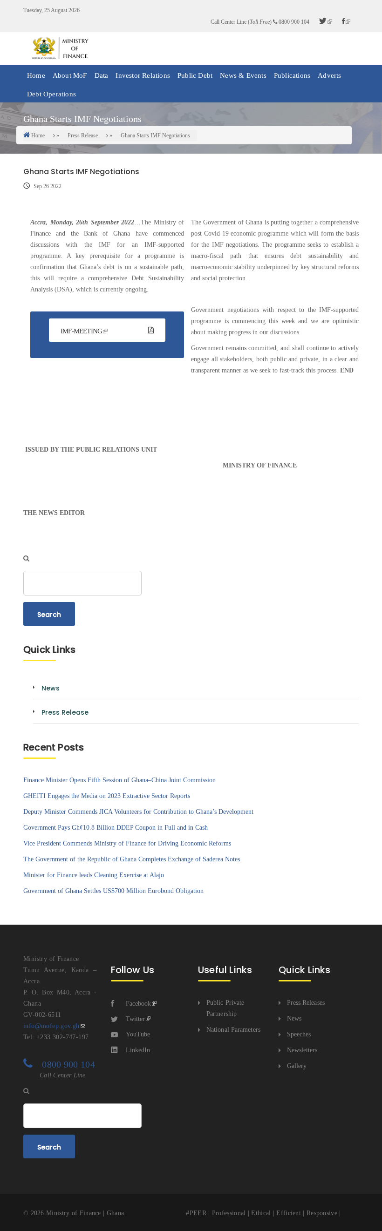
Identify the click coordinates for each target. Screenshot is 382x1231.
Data (102, 75)
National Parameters (233, 1029)
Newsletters (302, 1050)
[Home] (59, 48)
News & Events (243, 75)
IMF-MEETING (81, 331)
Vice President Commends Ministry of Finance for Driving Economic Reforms (127, 843)
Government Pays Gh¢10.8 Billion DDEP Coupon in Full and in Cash (115, 827)
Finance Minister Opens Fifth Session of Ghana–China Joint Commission (119, 780)
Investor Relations (143, 75)
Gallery (297, 1065)
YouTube (138, 1034)
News (294, 1018)
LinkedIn (138, 1050)
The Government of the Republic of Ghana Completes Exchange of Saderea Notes (131, 859)
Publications (292, 75)
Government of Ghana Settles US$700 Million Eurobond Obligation (113, 890)
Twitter (135, 1018)
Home (36, 75)
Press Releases (306, 1002)
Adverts (329, 75)
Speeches (299, 1034)
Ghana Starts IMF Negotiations (155, 135)
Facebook (138, 1003)
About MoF (70, 75)
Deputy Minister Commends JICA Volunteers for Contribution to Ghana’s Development (138, 811)
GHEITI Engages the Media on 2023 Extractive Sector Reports (106, 795)
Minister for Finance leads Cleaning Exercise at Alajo (93, 875)
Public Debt (194, 75)
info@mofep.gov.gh (51, 1025)
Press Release (83, 135)
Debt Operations (51, 94)
